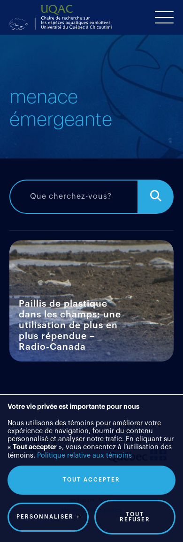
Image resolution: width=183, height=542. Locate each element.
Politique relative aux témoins (84, 455)
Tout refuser (135, 517)
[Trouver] (156, 197)
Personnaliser (48, 516)
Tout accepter (91, 479)
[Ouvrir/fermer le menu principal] (164, 17)
